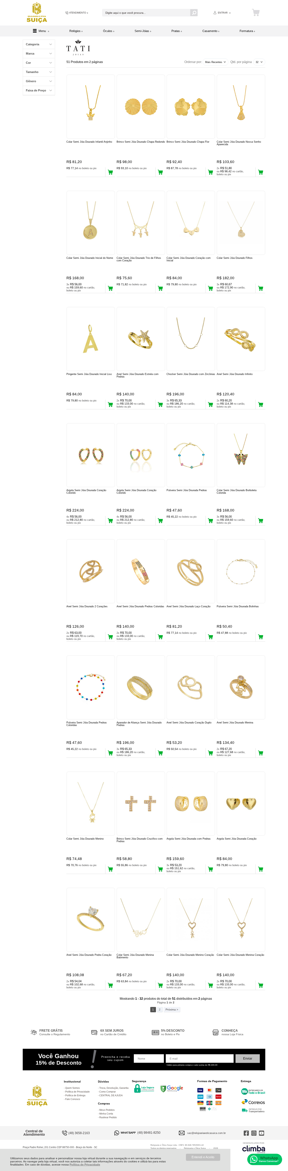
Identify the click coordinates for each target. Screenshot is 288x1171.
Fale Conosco (72, 1099)
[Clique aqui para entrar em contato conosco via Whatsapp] (264, 1159)
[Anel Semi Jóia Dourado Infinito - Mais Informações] (241, 339)
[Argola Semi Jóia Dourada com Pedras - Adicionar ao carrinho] (210, 869)
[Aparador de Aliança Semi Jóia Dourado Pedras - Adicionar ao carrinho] (160, 753)
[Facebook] (246, 1133)
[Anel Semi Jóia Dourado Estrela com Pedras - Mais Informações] (141, 339)
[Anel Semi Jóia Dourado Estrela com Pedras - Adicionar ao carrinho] (160, 404)
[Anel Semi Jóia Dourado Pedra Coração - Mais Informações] (91, 919)
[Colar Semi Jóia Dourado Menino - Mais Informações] (91, 803)
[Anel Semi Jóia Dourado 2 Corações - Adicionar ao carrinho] (110, 636)
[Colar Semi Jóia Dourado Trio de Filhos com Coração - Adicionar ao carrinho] (160, 288)
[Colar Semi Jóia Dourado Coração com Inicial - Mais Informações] (191, 222)
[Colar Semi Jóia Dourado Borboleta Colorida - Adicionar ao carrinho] (260, 520)
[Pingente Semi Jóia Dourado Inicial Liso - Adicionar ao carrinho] (110, 404)
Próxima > (172, 1009)
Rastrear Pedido (108, 1117)
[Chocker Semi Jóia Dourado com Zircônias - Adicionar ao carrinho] (210, 404)
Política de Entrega (75, 1095)
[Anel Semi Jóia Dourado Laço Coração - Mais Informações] (191, 571)
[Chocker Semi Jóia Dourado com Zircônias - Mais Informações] (191, 339)
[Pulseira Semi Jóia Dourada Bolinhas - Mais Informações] (241, 571)
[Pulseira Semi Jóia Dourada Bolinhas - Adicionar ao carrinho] (260, 636)
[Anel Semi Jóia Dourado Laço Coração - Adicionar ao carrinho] (210, 636)
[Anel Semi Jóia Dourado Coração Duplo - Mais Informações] (191, 687)
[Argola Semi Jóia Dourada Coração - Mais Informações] (241, 803)
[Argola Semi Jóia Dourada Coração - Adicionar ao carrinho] (260, 869)
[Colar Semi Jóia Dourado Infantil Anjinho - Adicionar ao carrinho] (110, 172)
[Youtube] (261, 1133)
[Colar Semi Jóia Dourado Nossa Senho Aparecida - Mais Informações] (241, 106)
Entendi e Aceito (203, 1157)
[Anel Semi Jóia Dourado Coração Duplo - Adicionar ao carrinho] (210, 753)
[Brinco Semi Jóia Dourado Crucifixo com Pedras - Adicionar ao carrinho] (160, 869)
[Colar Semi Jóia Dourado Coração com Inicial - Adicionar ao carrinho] (210, 288)
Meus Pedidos (107, 1110)
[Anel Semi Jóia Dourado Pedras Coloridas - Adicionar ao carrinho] (160, 636)
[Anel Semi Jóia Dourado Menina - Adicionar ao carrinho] (260, 753)
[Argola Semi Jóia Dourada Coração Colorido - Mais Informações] (91, 455)
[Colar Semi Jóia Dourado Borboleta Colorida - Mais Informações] (241, 455)
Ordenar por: (193, 62)
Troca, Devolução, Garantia (114, 1088)
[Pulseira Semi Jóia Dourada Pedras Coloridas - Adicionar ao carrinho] (110, 753)
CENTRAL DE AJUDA (111, 1095)
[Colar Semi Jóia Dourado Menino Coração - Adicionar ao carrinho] (210, 985)
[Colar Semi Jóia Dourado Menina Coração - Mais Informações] (241, 919)
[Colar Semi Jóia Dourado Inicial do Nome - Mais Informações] (91, 222)
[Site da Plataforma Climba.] (253, 1147)
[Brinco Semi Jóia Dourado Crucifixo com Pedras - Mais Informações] (141, 803)
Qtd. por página (241, 62)
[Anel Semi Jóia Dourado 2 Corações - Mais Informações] (91, 571)
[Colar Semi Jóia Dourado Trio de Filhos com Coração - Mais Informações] (141, 222)
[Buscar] (193, 12)
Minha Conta (106, 1113)
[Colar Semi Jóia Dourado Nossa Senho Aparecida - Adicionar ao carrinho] (260, 172)
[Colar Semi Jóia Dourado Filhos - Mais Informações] (241, 222)
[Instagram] (253, 1133)
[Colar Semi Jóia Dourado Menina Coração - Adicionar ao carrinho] (260, 985)
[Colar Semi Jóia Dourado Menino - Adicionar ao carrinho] (110, 869)
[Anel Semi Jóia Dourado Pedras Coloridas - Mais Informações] (141, 571)
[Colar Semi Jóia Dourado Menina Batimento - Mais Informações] (141, 919)
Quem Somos (72, 1088)
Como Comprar (107, 1091)
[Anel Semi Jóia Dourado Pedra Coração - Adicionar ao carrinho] (110, 985)
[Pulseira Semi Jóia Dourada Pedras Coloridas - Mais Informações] (91, 687)
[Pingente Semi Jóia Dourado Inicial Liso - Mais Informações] (91, 339)
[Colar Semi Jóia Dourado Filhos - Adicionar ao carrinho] (260, 288)
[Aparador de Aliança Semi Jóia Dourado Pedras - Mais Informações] (141, 687)
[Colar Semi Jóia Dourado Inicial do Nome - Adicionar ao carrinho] (110, 288)
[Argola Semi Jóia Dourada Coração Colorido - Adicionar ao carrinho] (110, 520)
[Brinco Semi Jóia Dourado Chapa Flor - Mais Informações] (191, 106)
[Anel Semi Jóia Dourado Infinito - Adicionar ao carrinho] (260, 404)
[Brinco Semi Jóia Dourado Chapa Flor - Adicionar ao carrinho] (210, 172)
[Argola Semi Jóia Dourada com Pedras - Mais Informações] (191, 803)
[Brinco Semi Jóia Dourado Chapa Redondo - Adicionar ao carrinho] (160, 172)
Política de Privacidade (85, 1164)
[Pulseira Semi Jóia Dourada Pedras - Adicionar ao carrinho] (210, 520)
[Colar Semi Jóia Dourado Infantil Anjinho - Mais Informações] (91, 106)
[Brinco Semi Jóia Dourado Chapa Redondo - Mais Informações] (141, 106)
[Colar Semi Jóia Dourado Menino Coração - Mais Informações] (191, 919)
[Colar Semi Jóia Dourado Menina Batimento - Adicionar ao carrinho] (160, 985)
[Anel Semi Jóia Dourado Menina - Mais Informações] (241, 687)
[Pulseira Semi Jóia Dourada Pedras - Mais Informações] (191, 455)
